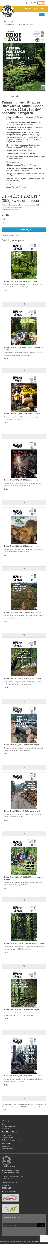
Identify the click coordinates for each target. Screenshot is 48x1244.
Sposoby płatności (7, 1137)
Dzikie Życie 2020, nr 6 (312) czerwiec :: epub (22, 546)
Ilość (3, 219)
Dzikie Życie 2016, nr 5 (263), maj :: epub (20, 281)
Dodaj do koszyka (24, 230)
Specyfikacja (14, 96)
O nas (3, 1124)
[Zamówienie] (35, 3)
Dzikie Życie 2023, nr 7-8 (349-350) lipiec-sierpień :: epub (23, 878)
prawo (29, 1107)
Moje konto (5, 1146)
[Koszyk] (31, 3)
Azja (32, 1107)
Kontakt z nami (6, 1135)
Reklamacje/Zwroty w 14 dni (11, 1140)
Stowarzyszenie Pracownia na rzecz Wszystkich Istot (25, 205)
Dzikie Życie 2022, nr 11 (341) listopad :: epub (22, 678)
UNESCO (23, 1107)
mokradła (38, 1107)
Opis (5, 96)
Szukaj (13, 22)
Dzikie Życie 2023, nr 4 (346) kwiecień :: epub (22, 811)
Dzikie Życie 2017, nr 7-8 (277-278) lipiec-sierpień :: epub (23, 348)
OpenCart (13, 1241)
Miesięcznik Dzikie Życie (13, 1104)
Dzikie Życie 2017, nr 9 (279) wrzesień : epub (22, 414)
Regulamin (5, 1129)
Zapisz (41, 1225)
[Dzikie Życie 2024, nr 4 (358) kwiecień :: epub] (24, 60)
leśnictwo (37, 1104)
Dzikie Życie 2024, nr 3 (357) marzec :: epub (21, 1010)
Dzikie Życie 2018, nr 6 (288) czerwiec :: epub (22, 480)
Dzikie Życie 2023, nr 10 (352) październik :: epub (24, 943)
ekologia (24, 1104)
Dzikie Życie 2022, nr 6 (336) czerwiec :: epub (22, 612)
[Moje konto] (27, 3)
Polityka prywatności (8, 1126)
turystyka (4, 1109)
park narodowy (14, 1107)
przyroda (30, 1104)
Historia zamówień (8, 1149)
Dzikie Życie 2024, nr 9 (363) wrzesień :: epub (22, 1076)
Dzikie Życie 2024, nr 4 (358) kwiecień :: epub (18, 24)
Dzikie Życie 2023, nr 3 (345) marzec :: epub (21, 745)
